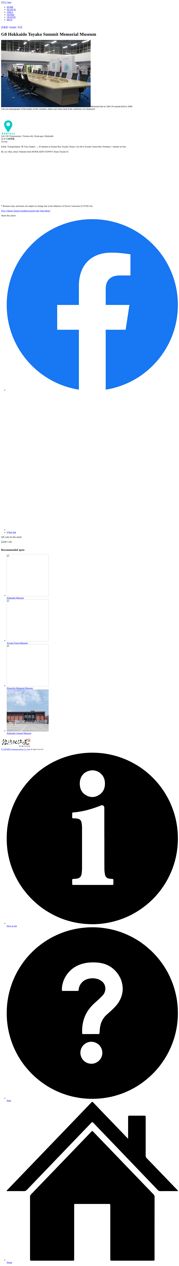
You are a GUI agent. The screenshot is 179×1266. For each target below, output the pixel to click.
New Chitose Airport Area (12, 211)
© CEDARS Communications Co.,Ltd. (15, 749)
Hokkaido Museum (15, 598)
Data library (45, 211)
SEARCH (11, 9)
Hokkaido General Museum (19, 733)
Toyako (36, 211)
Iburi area (28, 211)
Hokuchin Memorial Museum (20, 688)
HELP (9, 19)
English (13, 27)
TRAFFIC (11, 17)
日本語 (4, 27)
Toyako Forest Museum (17, 643)
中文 (20, 27)
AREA (10, 12)
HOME (10, 7)
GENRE (10, 14)
